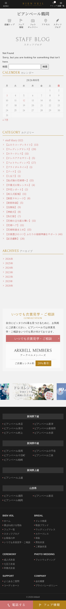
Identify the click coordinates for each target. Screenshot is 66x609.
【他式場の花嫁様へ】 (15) (19, 180)
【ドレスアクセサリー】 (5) (20, 158)
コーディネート (11, 585)
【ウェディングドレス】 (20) (20, 149)
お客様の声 (9, 538)
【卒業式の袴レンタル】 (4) (20, 185)
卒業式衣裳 (9, 568)
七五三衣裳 (9, 564)
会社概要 (40, 581)
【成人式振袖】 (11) (15, 194)
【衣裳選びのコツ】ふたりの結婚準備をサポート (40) (33, 234)
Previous (6, 391)
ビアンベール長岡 (13, 450)
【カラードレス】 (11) (17, 153)
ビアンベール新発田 (45, 428)
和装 (38, 538)
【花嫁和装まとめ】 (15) (18, 229)
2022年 (9, 276)
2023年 (9, 272)
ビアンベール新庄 (43, 495)
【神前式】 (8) (13, 211)
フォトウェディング (45, 559)
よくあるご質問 (11, 581)
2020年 (9, 285)
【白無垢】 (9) (13, 207)
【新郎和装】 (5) (14, 202)
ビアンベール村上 (13, 432)
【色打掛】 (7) (13, 216)
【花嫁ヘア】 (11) (14, 225)
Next (60, 391)
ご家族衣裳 (41, 546)
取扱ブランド (42, 525)
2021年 (9, 281)
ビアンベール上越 (13, 477)
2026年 (9, 258)
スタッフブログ (11, 533)
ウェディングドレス (45, 529)
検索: (5, 66)
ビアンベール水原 (43, 432)
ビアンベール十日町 (14, 455)
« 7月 (5, 120)
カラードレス (42, 533)
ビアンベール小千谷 (45, 450)
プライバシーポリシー (47, 585)
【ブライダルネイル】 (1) (18, 167)
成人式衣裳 (9, 559)
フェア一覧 (9, 529)
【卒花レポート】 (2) (16, 189)
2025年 (9, 263)
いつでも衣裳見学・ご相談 (33, 338)
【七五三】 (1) (12, 176)
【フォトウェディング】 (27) (20, 162)
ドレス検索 (41, 521)
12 (24, 100)
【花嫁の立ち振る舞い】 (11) (20, 220)
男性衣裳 (40, 542)
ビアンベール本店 (13, 424)
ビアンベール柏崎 (13, 459)
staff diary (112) (14, 140)
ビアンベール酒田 (13, 495)
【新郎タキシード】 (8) (17, 198)
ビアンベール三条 (43, 455)
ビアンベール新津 (43, 424)
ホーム (7, 521)
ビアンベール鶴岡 (33, 14)
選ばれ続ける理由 (12, 525)
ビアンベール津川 (13, 428)
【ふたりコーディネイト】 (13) (21, 144)
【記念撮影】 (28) (15, 238)
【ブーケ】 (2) (13, 171)
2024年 (9, 267)
